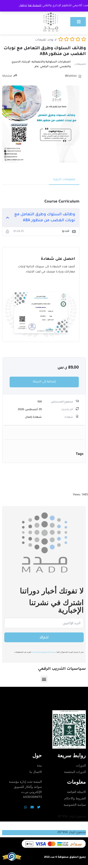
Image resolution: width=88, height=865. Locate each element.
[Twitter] (38, 807)
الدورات (81, 765)
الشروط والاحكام (75, 798)
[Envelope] (32, 807)
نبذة (39, 765)
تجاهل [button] (23, 5)
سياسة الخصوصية (75, 805)
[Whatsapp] (25, 807)
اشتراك (44, 637)
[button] (44, 679)
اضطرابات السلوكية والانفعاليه (51, 62)
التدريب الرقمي (49, 66)
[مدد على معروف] (12, 860)
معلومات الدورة (64, 179)
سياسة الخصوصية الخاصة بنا (44, 652)
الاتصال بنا (35, 772)
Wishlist (71, 76)
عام (37, 66)
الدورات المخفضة (75, 772)
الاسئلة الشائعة (76, 792)
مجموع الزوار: (77, 816)
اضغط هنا (34, 5)
